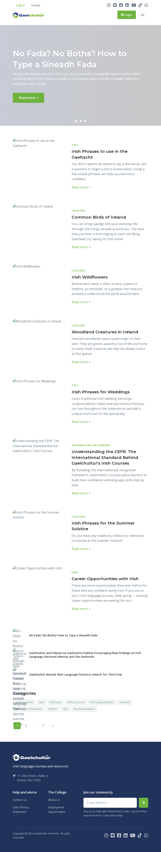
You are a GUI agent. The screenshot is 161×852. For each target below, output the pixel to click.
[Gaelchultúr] (31, 757)
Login (128, 15)
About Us (54, 800)
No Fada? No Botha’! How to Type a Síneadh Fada (63, 635)
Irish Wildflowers (90, 277)
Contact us (20, 800)
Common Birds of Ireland (99, 217)
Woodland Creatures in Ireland (105, 331)
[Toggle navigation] (142, 15)
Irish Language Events (102, 702)
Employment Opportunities (56, 809)
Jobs (75, 572)
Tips (75, 145)
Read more (27, 98)
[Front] (28, 15)
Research (125, 702)
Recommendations (84, 709)
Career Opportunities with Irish (105, 578)
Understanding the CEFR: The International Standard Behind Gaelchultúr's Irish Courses (105, 457)
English (20, 5)
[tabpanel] (80, 75)
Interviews (55, 702)
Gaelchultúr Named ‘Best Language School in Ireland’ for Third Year (75, 674)
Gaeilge (35, 5)
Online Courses (75, 702)
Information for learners (91, 445)
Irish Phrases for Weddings (101, 391)
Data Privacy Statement (21, 809)
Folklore (78, 210)
